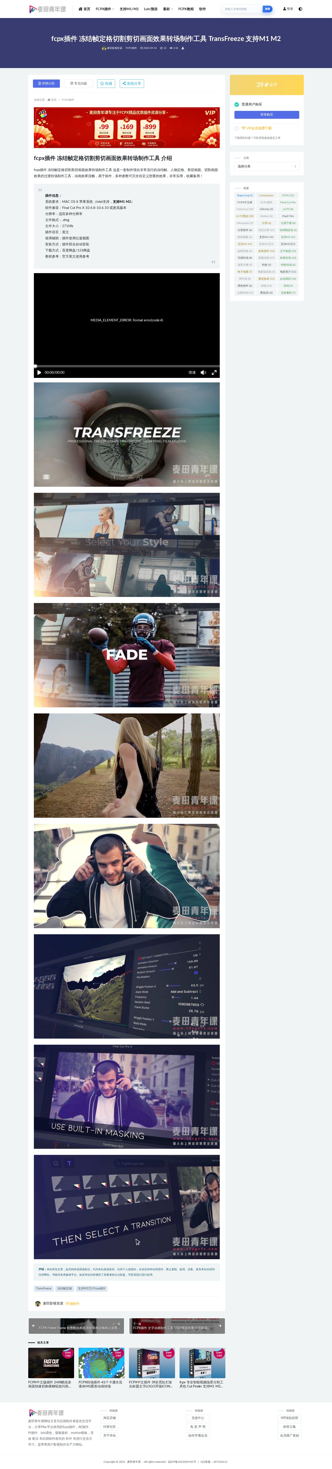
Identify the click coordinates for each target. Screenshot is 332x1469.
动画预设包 (288, 230)
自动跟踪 (288, 278)
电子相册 (245, 271)
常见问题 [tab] (80, 83)
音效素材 (288, 292)
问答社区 (109, 1426)
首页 (87, 9)
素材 (166, 9)
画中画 (245, 278)
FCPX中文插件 (244, 203)
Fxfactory (245, 209)
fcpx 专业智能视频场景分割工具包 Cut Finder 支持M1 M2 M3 (201, 1386)
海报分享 (133, 83)
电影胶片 (288, 271)
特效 (266, 264)
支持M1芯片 (266, 245)
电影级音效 (266, 271)
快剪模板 (245, 237)
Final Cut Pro (288, 203)
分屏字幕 (288, 223)
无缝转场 (245, 257)
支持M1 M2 (266, 238)
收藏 (108, 83)
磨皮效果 (266, 278)
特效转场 (288, 264)
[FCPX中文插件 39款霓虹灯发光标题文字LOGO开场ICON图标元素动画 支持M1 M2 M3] (152, 1363)
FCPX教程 (186, 9)
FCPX (288, 195)
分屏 (266, 223)
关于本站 (109, 1435)
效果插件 (266, 251)
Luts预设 (151, 9)
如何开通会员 (197, 1435)
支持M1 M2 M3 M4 (245, 245)
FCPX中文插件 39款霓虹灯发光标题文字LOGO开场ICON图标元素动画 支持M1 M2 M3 (151, 1386)
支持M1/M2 (129, 9)
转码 (288, 285)
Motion (266, 216)
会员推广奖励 (289, 1435)
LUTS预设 (244, 216)
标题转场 (288, 257)
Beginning (245, 195)
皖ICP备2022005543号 (182, 1461)
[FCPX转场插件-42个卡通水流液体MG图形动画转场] (101, 1363)
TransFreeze (43, 1288)
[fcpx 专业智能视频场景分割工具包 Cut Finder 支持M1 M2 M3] (202, 1363)
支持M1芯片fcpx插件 (91, 1288)
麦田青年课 (134, 1461)
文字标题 (288, 251)
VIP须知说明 (289, 1418)
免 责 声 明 (198, 1426)
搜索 (267, 9)
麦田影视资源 (114, 48)
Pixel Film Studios (288, 217)
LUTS (288, 209)
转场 (266, 285)
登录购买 (266, 114)
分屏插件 (245, 230)
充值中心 (198, 1418)
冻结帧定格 (64, 1288)
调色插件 (245, 285)
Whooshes (245, 223)
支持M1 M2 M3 (288, 238)
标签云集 (289, 1426)
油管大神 (245, 264)
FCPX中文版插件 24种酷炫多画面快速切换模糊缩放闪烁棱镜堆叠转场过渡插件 (50, 1386)
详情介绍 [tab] (48, 83)
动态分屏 (266, 230)
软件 (202, 9)
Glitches (266, 209)
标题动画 (266, 257)
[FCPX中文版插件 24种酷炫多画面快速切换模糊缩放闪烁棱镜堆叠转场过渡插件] (51, 1363)
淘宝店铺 (109, 1418)
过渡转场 (245, 292)
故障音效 (245, 251)
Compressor (266, 196)
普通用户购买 (252, 104)
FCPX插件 (103, 9)
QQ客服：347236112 (214, 1461)
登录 (290, 9)
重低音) (266, 292)
